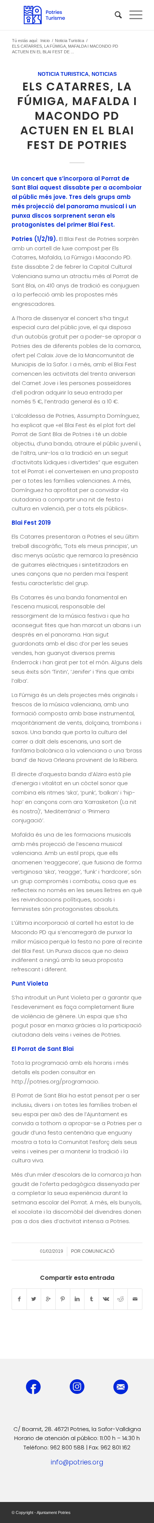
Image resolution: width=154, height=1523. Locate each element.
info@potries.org (77, 1462)
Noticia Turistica (69, 40)
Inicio (45, 40)
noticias (104, 74)
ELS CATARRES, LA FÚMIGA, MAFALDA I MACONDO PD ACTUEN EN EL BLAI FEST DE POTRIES (77, 115)
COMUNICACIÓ (98, 1251)
